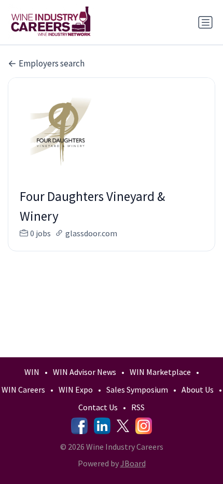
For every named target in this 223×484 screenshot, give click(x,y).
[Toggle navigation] (205, 22)
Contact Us (98, 407)
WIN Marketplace (160, 372)
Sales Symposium (137, 389)
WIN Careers (23, 389)
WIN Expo (76, 389)
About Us (198, 389)
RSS (138, 407)
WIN (31, 372)
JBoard (133, 463)
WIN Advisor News (84, 372)
